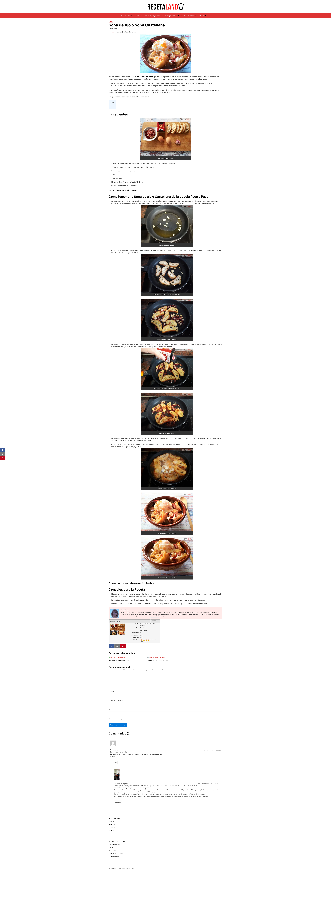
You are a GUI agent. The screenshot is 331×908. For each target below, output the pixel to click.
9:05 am (218, 750)
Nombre (112, 691)
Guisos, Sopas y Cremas (152, 16)
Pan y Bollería (125, 16)
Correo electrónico (116, 700)
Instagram (112, 824)
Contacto (112, 847)
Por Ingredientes (170, 16)
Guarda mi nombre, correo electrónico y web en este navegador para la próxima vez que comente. (139, 719)
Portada (111, 32)
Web (110, 709)
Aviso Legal (112, 850)
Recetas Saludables (187, 16)
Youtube (111, 830)
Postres (137, 16)
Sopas (111, 22)
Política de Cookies (115, 856)
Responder (114, 762)
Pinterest (112, 827)
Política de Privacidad (116, 853)
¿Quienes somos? (114, 844)
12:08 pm (217, 783)
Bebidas (201, 16)
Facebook (112, 821)
